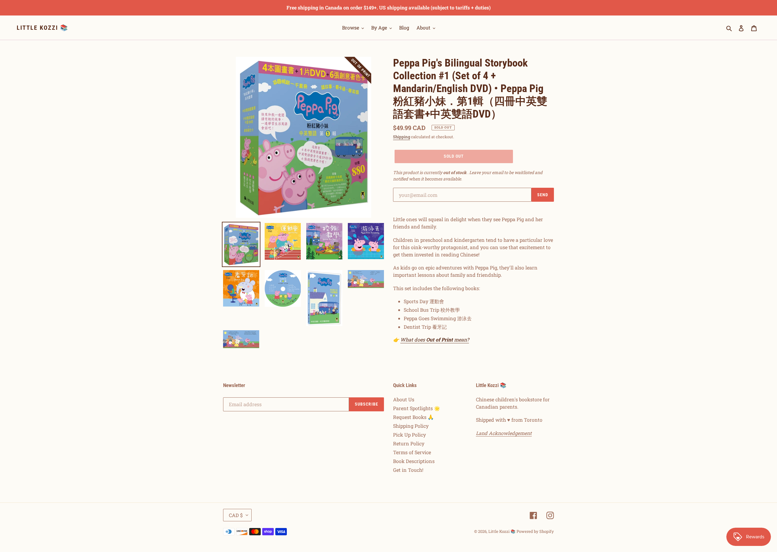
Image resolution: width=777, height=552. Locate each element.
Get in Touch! (408, 470)
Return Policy (408, 443)
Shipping (401, 136)
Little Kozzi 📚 (42, 27)
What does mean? (434, 339)
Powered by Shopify (535, 531)
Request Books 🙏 (413, 417)
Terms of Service (412, 452)
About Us (403, 399)
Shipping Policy (411, 426)
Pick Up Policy (409, 434)
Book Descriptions (414, 461)
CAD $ (236, 515)
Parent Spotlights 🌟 (416, 408)
